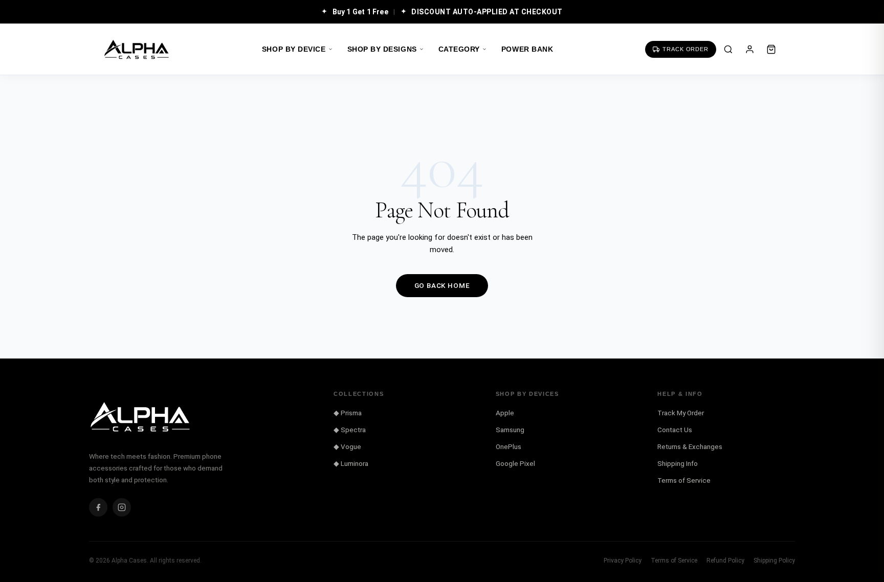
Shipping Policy (774, 560)
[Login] (749, 49)
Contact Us (674, 430)
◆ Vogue (347, 446)
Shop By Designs (382, 49)
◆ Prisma (348, 413)
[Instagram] (122, 507)
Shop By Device (294, 49)
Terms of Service (684, 480)
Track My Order (680, 413)
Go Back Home (442, 285)
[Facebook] (98, 507)
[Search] (728, 49)
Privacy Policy (623, 560)
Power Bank (527, 49)
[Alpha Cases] (136, 49)
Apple (505, 413)
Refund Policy (725, 560)
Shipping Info (677, 463)
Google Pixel (515, 463)
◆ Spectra (350, 430)
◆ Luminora (351, 463)
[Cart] (771, 49)
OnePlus (508, 446)
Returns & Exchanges (689, 446)
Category (459, 49)
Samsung (510, 430)
